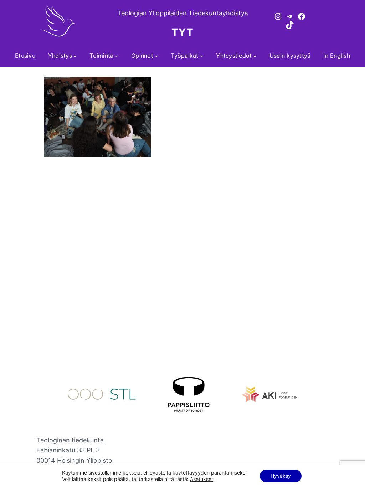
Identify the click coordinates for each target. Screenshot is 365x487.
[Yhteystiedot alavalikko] (255, 56)
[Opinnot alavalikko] (156, 56)
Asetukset (201, 479)
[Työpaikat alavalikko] (202, 56)
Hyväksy (281, 476)
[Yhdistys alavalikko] (75, 56)
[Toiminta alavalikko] (116, 56)
